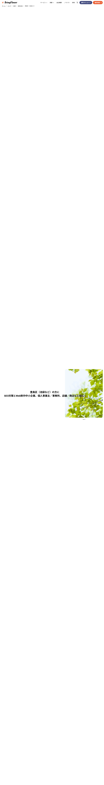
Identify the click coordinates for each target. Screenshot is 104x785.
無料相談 (97, 2)
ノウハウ (66, 2)
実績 (51, 2)
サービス (43, 2)
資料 (86, 2)
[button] (82, 419)
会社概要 (59, 2)
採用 (73, 2)
